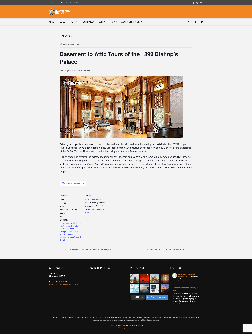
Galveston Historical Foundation (186, 275)
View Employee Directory (69, 284)
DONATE (53, 3)
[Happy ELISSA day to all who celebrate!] (134, 288)
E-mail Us (53, 284)
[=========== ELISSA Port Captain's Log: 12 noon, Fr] (144, 288)
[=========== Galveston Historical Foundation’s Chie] (165, 288)
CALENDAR (73, 3)
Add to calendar (73, 183)
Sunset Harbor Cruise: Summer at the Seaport (89, 249)
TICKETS (63, 3)
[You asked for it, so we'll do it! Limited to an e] (154, 288)
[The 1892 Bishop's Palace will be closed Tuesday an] (154, 278)
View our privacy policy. (126, 328)
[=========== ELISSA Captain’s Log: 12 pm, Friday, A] (144, 278)
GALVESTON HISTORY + (131, 21)
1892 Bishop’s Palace (94, 199)
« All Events (66, 35)
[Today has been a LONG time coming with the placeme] (134, 278)
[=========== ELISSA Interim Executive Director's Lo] (165, 278)
